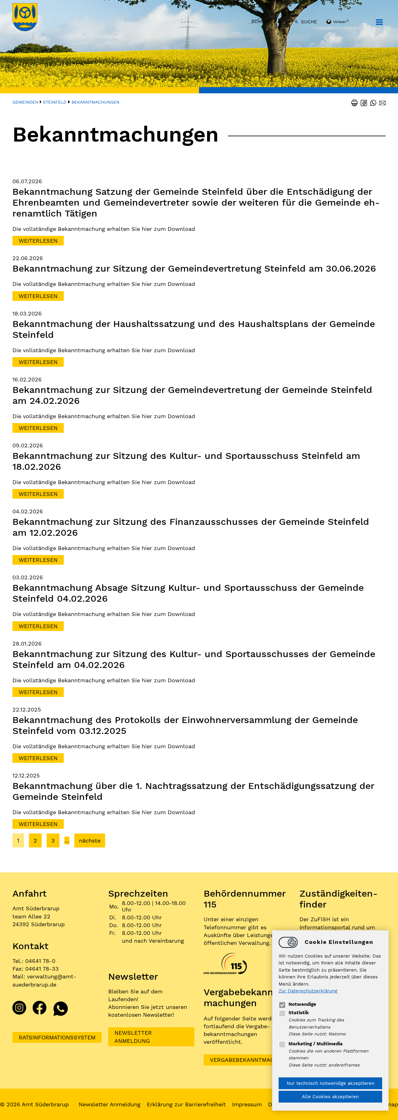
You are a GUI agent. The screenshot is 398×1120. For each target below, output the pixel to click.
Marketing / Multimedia (316, 1044)
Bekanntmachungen (95, 102)
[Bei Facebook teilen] (362, 102)
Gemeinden (25, 102)
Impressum (247, 1104)
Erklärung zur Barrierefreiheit (186, 1104)
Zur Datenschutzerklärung (308, 991)
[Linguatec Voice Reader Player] (345, 22)
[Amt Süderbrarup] (31, 17)
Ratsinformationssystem (57, 1037)
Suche (309, 22)
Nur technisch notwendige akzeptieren (330, 1083)
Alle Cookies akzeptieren (330, 1096)
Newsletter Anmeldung (133, 1036)
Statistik (299, 1012)
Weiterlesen (38, 240)
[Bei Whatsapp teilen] (371, 102)
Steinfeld (55, 102)
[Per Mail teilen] (381, 102)
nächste (89, 840)
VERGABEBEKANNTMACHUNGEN (254, 1060)
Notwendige (302, 1004)
